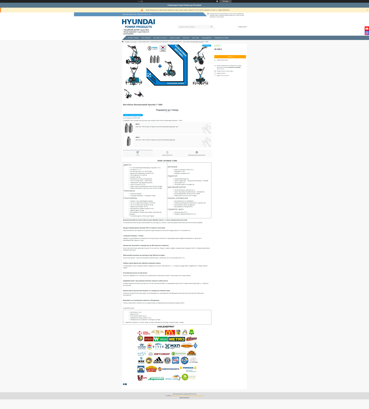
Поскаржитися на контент (179, 396)
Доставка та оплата (160, 37)
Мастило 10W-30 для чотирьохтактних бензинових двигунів (155, 140)
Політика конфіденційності (195, 396)
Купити (230, 57)
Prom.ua (194, 394)
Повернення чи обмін (221, 37)
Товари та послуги (131, 42)
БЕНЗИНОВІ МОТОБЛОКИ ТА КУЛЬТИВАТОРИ (166, 42)
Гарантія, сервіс (175, 37)
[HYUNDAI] (138, 24)
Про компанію (146, 37)
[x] (126, 384)
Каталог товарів (133, 37)
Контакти (186, 37)
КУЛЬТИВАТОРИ (144, 42)
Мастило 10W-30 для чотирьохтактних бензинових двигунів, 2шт (157, 127)
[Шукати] (211, 27)
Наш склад (195, 37)
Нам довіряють (207, 37)
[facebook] (124, 384)
